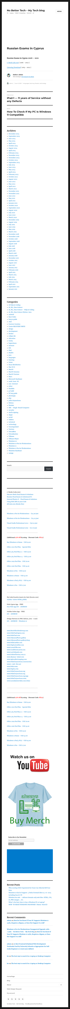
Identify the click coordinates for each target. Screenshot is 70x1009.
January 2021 (13, 203)
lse (8, 956)
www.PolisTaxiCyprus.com (16, 633)
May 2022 (12, 184)
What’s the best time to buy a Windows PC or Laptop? (27, 902)
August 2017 (13, 263)
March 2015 (12, 275)
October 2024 (13, 146)
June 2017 (12, 265)
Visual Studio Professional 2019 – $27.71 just (22, 528)
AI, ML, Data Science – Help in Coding (21, 310)
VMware (11, 436)
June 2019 (12, 227)
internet (11, 345)
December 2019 (14, 220)
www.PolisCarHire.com (14, 642)
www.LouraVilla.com (14, 647)
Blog (8, 980)
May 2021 (12, 198)
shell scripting (13, 412)
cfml (10, 322)
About (9, 985)
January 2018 (13, 255)
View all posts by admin (27, 76)
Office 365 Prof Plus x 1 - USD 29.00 (19, 552)
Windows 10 (13, 441)
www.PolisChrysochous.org (16, 671)
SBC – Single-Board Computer (19, 408)
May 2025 (12, 141)
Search (9, 465)
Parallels (11, 388)
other (10, 386)
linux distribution (15, 365)
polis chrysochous (15, 400)
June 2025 (12, 138)
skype (11, 415)
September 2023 (14, 162)
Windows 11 (12, 446)
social (10, 417)
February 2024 (13, 153)
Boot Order (12, 317)
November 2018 (14, 236)
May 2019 (12, 229)
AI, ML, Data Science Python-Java (20, 312)
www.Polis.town (12, 666)
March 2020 (13, 217)
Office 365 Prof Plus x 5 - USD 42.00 (19, 556)
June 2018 (12, 248)
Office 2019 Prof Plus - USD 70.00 (18, 561)
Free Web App (11, 607)
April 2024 (12, 150)
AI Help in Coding (14, 305)
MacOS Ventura (14, 374)
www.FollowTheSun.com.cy (16, 654)
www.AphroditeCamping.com (17, 659)
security (11, 410)
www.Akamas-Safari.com (15, 657)
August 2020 (13, 210)
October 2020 (13, 205)
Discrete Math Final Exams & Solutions (20, 494)
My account (11, 993)
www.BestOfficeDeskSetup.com (17, 630)
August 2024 (13, 148)
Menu (59, 11)
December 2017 (14, 258)
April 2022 (12, 186)
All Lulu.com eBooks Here (15, 504)
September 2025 (14, 136)
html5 (11, 341)
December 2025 (14, 134)
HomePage (11, 976)
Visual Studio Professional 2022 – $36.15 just (22, 523)
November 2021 (14, 193)
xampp (11, 453)
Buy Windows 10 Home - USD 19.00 (19, 542)
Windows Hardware (15, 451)
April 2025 (12, 143)
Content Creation (14, 324)
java (10, 355)
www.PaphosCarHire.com (15, 645)
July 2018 (12, 246)
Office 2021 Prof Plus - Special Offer (19, 547)
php (10, 398)
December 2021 (14, 191)
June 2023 (12, 167)
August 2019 (13, 222)
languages (26, 83)
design (11, 329)
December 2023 (14, 155)
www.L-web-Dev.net (14, 664)
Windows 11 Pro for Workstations (20, 448)
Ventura (11, 429)
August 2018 (13, 244)
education (12, 338)
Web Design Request (14, 989)
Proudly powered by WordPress (33, 1004)
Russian (37, 83)
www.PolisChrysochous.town (16, 678)
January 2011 (13, 289)
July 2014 (12, 277)
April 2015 (12, 272)
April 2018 (12, 251)
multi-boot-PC (14, 381)
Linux (11, 362)
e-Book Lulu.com (13, 62)
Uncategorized (14, 427)
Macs (10, 376)
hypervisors (13, 343)
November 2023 (14, 158)
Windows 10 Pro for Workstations (20, 443)
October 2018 (13, 239)
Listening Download (14, 67)
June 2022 (12, 181)
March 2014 (12, 279)
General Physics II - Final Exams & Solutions (22, 499)
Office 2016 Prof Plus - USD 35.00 (18, 566)
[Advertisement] (35, 34)
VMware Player (14, 439)
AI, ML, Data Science (15, 307)
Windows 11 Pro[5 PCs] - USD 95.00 (19, 580)
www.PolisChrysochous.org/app (17, 676)
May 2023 (12, 169)
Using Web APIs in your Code (16, 501)
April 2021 (12, 201)
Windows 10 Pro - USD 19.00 (16, 571)
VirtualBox (12, 431)
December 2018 (14, 234)
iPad (10, 350)
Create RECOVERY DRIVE (17, 326)
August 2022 (13, 179)
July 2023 (12, 165)
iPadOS (11, 353)
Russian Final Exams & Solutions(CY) (19, 497)
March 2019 (13, 232)
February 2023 (13, 174)
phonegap (12, 396)
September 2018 (14, 241)
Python (11, 403)
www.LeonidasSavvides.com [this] (18, 681)
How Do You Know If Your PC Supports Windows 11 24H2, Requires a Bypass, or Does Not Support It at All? (29, 934)
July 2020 (12, 212)
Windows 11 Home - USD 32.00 (17, 576)
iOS (10, 348)
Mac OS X (12, 367)
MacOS (11, 369)
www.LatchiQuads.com (14, 652)
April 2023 (12, 172)
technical (12, 422)
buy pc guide (13, 319)
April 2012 (12, 284)
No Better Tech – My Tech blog (26, 10)
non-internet (13, 384)
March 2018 (12, 253)
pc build (11, 391)
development (13, 331)
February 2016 (13, 270)
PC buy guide (13, 393)
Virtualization (13, 434)
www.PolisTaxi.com (13, 635)
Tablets (11, 419)
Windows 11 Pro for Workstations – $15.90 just (22, 513)
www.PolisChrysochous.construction (19, 662)
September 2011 (14, 287)
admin (11, 83)
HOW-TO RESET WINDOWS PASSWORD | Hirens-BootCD (28, 904)
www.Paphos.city (12, 669)
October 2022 (13, 177)
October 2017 (13, 260)
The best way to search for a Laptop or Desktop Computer (31, 956)
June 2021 (12, 196)
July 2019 (12, 224)
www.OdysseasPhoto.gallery (16, 638)
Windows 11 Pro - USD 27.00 (16, 585)
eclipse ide (12, 336)
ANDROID (23, 607)
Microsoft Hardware (15, 379)
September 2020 (14, 208)
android (11, 314)
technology (43, 83)
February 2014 (13, 282)
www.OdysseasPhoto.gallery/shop (18, 640)
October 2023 (13, 160)
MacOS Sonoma (14, 372)
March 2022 (13, 189)
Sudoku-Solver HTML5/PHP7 (17, 599)
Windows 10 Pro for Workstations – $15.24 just (23, 518)
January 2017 (13, 267)
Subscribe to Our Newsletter (17, 837)
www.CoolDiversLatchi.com (16, 650)
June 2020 (12, 215)
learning (32, 83)
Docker (11, 333)
